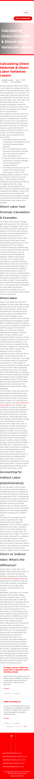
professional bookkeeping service (12, 578)
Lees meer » (6, 688)
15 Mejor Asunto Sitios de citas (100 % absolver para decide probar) (16, 669)
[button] (17, 8)
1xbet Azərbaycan (12, 702)
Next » (26, 726)
